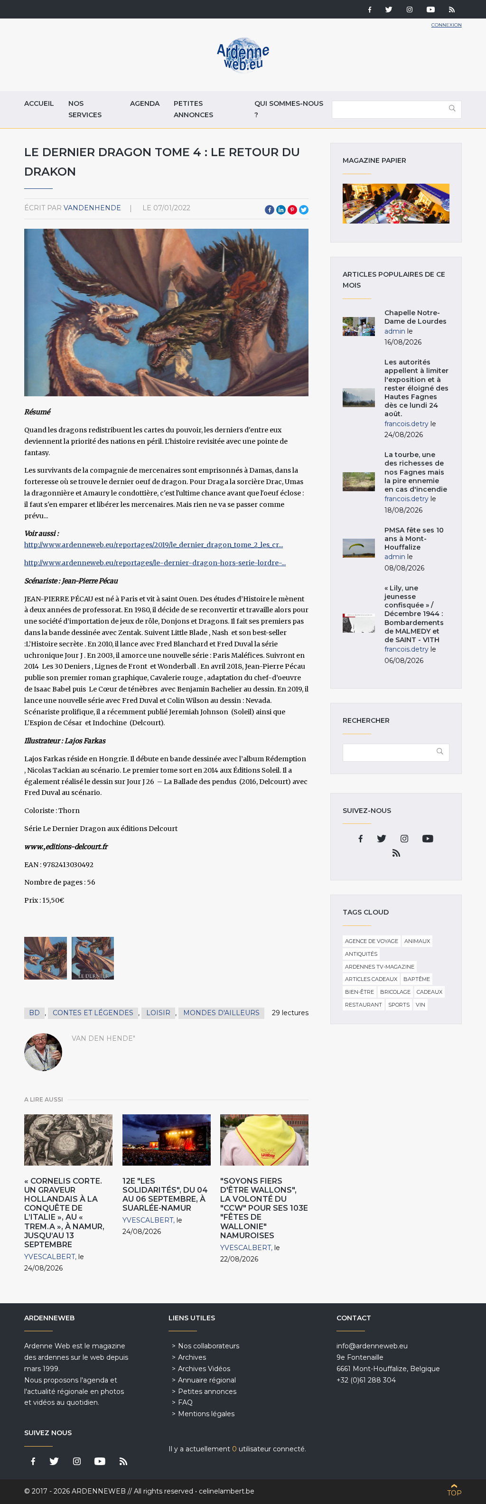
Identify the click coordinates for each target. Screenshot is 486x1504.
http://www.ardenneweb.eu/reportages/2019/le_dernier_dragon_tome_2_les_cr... (153, 545)
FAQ (185, 1402)
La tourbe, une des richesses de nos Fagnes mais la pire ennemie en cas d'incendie (415, 472)
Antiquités (361, 954)
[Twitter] (389, 10)
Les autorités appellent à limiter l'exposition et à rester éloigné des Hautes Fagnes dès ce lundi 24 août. (416, 388)
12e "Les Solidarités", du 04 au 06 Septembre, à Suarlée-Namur (165, 1195)
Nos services (85, 109)
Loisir (158, 1013)
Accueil (39, 103)
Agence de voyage (371, 941)
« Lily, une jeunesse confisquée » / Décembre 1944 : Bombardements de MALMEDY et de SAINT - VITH (414, 614)
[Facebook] (370, 10)
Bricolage (395, 992)
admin (394, 331)
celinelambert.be (226, 1491)
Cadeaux (429, 992)
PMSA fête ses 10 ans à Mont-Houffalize (414, 538)
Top (454, 1493)
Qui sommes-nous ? (288, 109)
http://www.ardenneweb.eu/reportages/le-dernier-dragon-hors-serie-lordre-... (155, 563)
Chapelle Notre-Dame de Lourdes (415, 317)
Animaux (417, 941)
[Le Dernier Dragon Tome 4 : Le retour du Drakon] (45, 958)
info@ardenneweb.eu (372, 1346)
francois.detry (406, 424)
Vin (420, 1004)
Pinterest (292, 210)
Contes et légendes (93, 1013)
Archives (192, 1357)
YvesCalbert (49, 1256)
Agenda (144, 103)
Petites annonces (193, 109)
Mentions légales (206, 1414)
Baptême (416, 979)
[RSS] (451, 10)
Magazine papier (396, 204)
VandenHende (92, 208)
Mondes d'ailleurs (221, 1013)
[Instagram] (409, 10)
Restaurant (363, 1004)
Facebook (269, 210)
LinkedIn (281, 210)
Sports (399, 1004)
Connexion (446, 25)
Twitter (303, 210)
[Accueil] (243, 71)
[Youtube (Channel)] (430, 10)
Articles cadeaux (371, 979)
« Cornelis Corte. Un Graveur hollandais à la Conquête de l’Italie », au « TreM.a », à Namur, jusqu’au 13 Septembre (64, 1213)
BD (34, 1013)
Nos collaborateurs (208, 1346)
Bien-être (359, 992)
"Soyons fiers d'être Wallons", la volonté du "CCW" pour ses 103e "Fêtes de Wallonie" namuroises (264, 1208)
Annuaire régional (207, 1380)
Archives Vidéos (204, 1368)
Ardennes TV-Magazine (379, 966)
